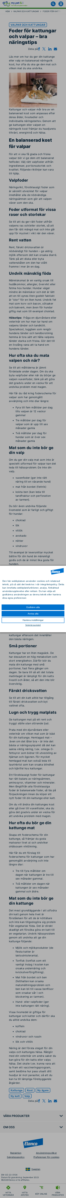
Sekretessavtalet (33, 625)
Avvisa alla (33, 613)
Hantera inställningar (33, 620)
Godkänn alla (33, 607)
